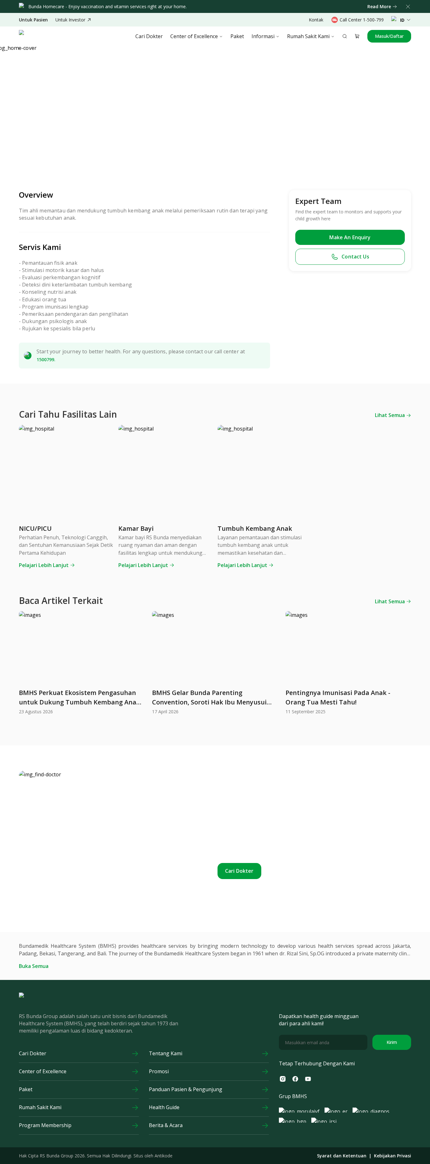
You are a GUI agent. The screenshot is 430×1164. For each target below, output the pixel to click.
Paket (237, 36)
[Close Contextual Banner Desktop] (408, 6)
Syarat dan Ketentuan (341, 1156)
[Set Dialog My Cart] (357, 36)
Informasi (263, 36)
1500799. (46, 359)
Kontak (316, 20)
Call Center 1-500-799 (362, 20)
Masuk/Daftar (389, 36)
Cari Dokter (149, 36)
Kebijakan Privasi (392, 1156)
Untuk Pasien (33, 20)
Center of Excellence (194, 36)
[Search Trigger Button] (344, 36)
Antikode (164, 1156)
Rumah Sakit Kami (308, 36)
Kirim (392, 1042)
